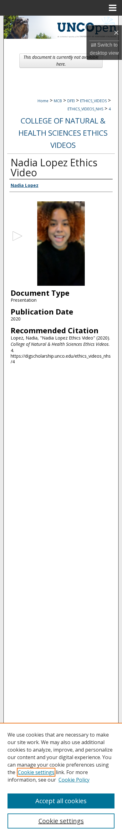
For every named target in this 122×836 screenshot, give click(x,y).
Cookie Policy (73, 779)
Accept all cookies (61, 801)
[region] (61, 779)
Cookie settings (36, 772)
